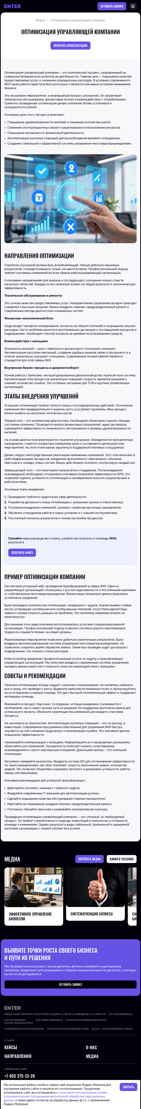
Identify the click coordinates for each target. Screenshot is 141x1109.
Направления (17, 1056)
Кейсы (10, 1047)
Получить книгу (22, 552)
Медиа (40, 20)
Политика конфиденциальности (86, 1020)
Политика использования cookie (68, 1029)
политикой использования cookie (83, 1092)
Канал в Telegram (121, 859)
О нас (91, 1047)
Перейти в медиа (89, 859)
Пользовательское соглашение (24, 1029)
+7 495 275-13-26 (19, 1076)
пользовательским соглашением (27, 1096)
